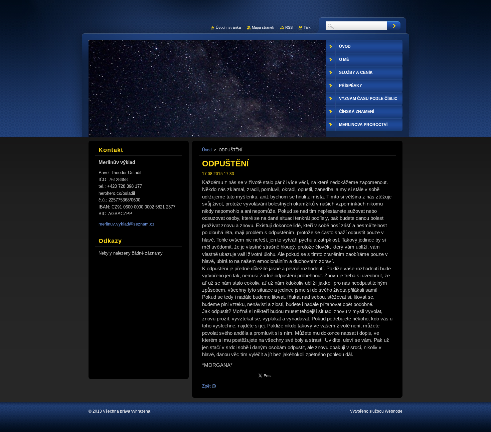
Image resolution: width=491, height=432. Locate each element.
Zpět (206, 386)
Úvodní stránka (228, 27)
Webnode (393, 411)
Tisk (307, 27)
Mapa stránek (263, 27)
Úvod (207, 150)
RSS (289, 27)
